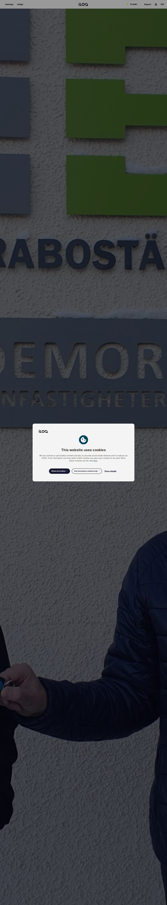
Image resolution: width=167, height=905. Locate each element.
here (95, 461)
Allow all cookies (58, 471)
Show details (110, 471)
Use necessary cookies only (86, 471)
